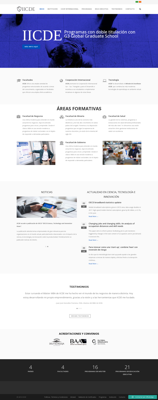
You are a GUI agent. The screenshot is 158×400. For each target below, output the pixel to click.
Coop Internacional (69, 9)
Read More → (93, 216)
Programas (87, 9)
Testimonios (116, 9)
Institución (53, 9)
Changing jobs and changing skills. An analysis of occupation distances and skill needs (112, 224)
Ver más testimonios (80, 316)
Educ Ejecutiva (101, 9)
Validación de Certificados (87, 397)
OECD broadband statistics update (105, 202)
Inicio (42, 9)
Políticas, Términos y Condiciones (56, 397)
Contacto (130, 9)
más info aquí (31, 46)
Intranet (73, 397)
